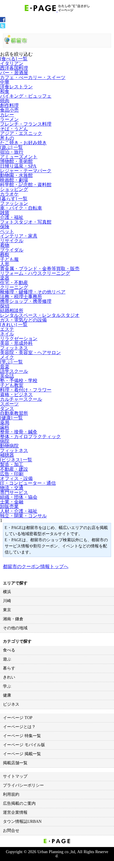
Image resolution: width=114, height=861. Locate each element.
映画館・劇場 (14, 180)
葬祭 (4, 254)
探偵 (4, 305)
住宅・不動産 (14, 282)
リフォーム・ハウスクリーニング (35, 273)
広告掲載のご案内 (19, 803)
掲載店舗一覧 (15, 763)
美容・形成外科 (16, 343)
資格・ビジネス (16, 394)
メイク (7, 357)
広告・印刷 (11, 473)
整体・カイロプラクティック (30, 436)
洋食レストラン (16, 86)
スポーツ (9, 403)
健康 (7, 695)
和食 (4, 91)
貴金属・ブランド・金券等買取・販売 (40, 268)
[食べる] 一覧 (13, 58)
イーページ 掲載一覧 (22, 754)
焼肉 (4, 100)
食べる (9, 650)
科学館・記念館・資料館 (25, 184)
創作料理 (9, 105)
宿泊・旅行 (11, 152)
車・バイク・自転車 (21, 207)
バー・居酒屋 (14, 72)
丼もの (7, 138)
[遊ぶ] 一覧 (11, 147)
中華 (4, 82)
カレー (7, 114)
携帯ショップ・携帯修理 (25, 301)
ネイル (7, 333)
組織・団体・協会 (18, 497)
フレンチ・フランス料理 (25, 124)
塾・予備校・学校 (18, 380)
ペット (7, 231)
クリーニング (14, 287)
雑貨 (4, 212)
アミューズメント (18, 156)
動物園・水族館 (16, 175)
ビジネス (11, 704)
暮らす (9, 668)
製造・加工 (11, 464)
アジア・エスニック (21, 133)
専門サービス (14, 492)
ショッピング (14, 189)
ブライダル (11, 249)
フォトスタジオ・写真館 (25, 221)
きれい (9, 677)
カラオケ (9, 193)
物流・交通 (11, 487)
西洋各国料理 (14, 68)
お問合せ (11, 830)
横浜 (7, 592)
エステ (7, 329)
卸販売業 (9, 506)
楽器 (4, 277)
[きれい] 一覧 (13, 324)
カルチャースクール (21, 399)
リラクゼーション (18, 338)
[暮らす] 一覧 (13, 198)
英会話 (7, 375)
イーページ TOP (17, 718)
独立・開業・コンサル (23, 515)
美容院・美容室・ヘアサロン (30, 352)
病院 (4, 441)
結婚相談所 (11, 310)
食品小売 (9, 110)
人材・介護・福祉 (18, 511)
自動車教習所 (14, 413)
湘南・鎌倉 (13, 619)
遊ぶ (7, 659)
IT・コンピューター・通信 (28, 483)
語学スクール (14, 371)
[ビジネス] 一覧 (16, 459)
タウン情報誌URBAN (22, 821)
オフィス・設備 (16, 478)
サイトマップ (15, 776)
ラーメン (9, 119)
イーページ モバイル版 (24, 745)
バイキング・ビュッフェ (25, 96)
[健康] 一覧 (11, 417)
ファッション (14, 203)
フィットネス (14, 347)
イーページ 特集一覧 (22, 736)
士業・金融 (11, 501)
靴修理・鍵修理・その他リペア (32, 291)
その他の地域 (15, 628)
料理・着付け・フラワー (25, 389)
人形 (4, 263)
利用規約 (11, 794)
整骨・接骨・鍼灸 (18, 431)
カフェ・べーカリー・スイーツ (32, 77)
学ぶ (7, 686)
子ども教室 (11, 385)
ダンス (7, 408)
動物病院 (9, 445)
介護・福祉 (11, 217)
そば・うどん (14, 128)
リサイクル (11, 240)
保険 (4, 226)
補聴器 (7, 455)
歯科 (4, 427)
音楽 (4, 366)
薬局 (4, 422)
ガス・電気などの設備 (23, 319)
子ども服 (9, 259)
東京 (7, 610)
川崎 (7, 601)
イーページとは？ (19, 727)
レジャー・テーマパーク (25, 170)
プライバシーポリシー (23, 785)
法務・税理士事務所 (21, 296)
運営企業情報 (15, 812)
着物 (4, 245)
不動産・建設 (14, 469)
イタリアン (11, 63)
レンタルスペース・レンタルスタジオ (40, 315)
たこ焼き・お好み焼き (23, 142)
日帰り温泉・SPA (18, 166)
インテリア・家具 (18, 235)
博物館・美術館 (16, 161)
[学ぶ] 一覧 (11, 361)
